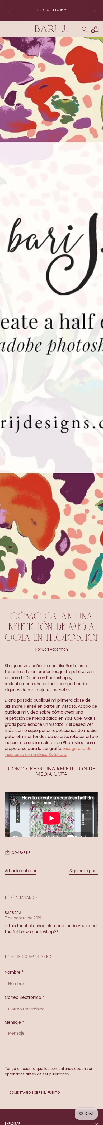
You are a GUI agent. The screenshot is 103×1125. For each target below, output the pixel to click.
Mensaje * (14, 1022)
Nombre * (14, 972)
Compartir (21, 853)
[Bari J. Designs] (51, 29)
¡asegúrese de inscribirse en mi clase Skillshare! (48, 751)
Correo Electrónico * (24, 997)
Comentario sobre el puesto (34, 1093)
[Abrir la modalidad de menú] (7, 28)
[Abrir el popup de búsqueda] (84, 28)
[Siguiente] (95, 10)
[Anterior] (8, 10)
